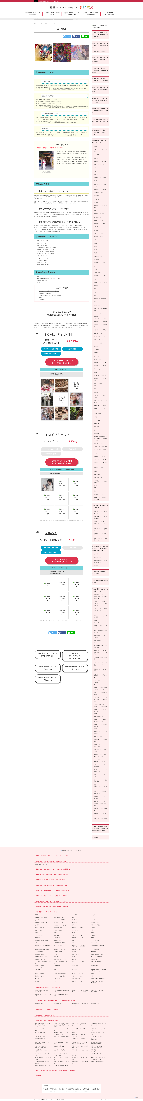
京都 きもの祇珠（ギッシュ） (100, 384)
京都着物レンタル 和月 (99, 223)
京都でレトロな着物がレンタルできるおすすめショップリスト (100, 110)
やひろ (95, 246)
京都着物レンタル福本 (99, 262)
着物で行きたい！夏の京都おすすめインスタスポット (100, 512)
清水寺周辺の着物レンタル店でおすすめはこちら (74, 655)
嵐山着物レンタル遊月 (99, 494)
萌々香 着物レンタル (99, 181)
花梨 (95, 295)
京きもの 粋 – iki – (98, 292)
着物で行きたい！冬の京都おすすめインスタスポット (100, 529)
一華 (95, 240)
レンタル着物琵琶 (98, 339)
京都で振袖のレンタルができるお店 (100, 581)
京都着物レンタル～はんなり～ (100, 206)
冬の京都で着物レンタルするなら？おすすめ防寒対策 (100, 705)
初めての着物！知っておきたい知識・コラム (100, 590)
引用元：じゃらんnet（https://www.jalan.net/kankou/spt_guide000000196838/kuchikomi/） (62, 122)
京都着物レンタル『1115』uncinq (100, 185)
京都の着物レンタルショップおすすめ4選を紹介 (47, 654)
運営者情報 (95, 837)
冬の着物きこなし (98, 565)
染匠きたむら (97, 433)
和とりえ (96, 158)
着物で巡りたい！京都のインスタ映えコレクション (100, 506)
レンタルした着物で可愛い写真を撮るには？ (100, 792)
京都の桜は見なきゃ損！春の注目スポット (100, 517)
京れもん (96, 168)
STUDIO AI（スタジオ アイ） (100, 379)
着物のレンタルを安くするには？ (100, 814)
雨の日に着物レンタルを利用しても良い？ (100, 770)
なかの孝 (96, 174)
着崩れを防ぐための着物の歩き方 (100, 740)
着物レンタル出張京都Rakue (100, 282)
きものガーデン (98, 230)
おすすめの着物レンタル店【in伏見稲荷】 (90, 13)
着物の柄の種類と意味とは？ (100, 641)
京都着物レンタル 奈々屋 (100, 365)
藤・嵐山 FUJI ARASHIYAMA (100, 486)
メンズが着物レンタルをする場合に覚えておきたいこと (100, 682)
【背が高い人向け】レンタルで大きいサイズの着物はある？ (100, 699)
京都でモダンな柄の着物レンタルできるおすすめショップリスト (100, 132)
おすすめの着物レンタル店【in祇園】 (52, 13)
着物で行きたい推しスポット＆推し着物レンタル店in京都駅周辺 (100, 70)
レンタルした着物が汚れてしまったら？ (100, 693)
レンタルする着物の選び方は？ (100, 819)
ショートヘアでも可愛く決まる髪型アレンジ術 (100, 616)
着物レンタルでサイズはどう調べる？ (100, 775)
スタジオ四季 (97, 272)
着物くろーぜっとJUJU (99, 164)
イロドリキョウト (57, 434)
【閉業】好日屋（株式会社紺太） (100, 481)
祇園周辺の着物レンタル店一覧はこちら (47, 668)
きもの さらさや (98, 233)
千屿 (95, 171)
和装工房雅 (96, 426)
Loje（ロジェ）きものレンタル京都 (101, 396)
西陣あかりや (97, 392)
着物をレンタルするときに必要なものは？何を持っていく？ (100, 786)
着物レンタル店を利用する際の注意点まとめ (100, 720)
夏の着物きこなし (98, 557)
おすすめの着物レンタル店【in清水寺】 (32, 13)
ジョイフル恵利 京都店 (100, 449)
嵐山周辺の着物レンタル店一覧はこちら (47, 679)
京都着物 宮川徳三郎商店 (100, 298)
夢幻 (95, 210)
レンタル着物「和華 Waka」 (100, 51)
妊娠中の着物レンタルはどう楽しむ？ (100, 636)
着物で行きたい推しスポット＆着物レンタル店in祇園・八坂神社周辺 (100, 59)
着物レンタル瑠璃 (98, 220)
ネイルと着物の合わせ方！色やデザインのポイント (100, 760)
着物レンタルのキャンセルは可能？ (100, 626)
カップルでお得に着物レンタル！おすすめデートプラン (100, 610)
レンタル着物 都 (98, 333)
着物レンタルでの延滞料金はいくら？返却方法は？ (100, 688)
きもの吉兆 (96, 195)
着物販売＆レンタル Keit (100, 362)
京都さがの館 (97, 474)
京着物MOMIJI (42, 299)
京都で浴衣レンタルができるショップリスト (100, 572)
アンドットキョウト (99, 288)
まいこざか (96, 356)
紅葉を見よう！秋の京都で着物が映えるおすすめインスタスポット (100, 523)
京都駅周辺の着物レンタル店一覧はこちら (74, 668)
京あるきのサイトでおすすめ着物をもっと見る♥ (62, 560)
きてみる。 (96, 266)
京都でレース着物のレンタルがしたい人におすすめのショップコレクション (100, 34)
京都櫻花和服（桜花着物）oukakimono (100, 498)
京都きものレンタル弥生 (100, 405)
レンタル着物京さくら (99, 336)
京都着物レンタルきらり (100, 456)
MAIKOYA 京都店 (98, 343)
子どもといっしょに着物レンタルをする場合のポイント (100, 676)
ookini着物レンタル (98, 192)
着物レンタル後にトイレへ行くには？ (100, 797)
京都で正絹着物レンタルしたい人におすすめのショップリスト (100, 121)
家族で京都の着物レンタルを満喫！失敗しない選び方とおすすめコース (100, 596)
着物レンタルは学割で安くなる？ (100, 670)
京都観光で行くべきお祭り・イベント (100, 534)
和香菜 (40, 297)
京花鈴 (95, 249)
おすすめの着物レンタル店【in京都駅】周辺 (71, 13)
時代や (95, 279)
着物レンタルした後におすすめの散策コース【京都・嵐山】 (100, 726)
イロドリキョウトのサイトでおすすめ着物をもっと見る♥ (62, 462)
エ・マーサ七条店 (98, 313)
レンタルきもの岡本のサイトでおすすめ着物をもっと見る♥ (62, 362)
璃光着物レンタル (98, 346)
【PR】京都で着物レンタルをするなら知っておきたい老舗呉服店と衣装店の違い (100, 828)
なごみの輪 (96, 259)
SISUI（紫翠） (97, 420)
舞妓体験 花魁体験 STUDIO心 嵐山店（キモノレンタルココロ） (100, 438)
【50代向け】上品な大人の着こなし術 (100, 658)
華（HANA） (97, 369)
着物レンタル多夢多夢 (99, 408)
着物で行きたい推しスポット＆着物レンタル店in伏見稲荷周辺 (100, 89)
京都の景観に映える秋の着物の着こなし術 (100, 561)
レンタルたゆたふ (98, 199)
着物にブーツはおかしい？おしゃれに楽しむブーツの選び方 (100, 652)
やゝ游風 (96, 202)
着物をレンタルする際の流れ (100, 809)
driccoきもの (97, 305)
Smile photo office (98, 256)
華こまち (96, 471)
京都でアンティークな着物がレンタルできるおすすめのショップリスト (100, 100)
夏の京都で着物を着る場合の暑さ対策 (100, 780)
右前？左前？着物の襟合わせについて (100, 765)
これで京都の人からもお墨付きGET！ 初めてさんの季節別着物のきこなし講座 (100, 548)
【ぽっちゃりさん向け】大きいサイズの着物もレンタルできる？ (100, 664)
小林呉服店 (96, 226)
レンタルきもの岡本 (59, 334)
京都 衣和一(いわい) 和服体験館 (100, 309)
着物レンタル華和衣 (99, 213)
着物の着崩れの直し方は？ (100, 736)
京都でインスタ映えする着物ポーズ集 (100, 539)
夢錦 (95, 491)
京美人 (95, 243)
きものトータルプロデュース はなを (100, 401)
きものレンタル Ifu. (98, 217)
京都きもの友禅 (98, 423)
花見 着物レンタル (98, 477)
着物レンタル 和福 (98, 467)
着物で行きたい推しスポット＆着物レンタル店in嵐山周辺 (100, 79)
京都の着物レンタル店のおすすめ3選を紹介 (49, 1)
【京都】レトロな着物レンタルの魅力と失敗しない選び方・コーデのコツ (100, 603)
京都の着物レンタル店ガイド (110, 13)
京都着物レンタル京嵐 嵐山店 (100, 325)
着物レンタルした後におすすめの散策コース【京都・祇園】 (100, 711)
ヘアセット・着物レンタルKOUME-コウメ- (100, 412)
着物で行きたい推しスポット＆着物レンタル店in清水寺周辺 (100, 45)
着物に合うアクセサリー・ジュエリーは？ (100, 745)
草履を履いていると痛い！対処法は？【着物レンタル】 (100, 803)
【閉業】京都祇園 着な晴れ (100, 446)
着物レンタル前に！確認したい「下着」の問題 (100, 755)
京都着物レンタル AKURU (100, 275)
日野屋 (95, 146)
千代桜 (95, 253)
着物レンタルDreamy (99, 352)
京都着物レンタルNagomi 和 (100, 321)
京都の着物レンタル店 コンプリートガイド (49, 293)
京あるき (51, 533)
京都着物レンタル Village (100, 161)
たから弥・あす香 (98, 236)
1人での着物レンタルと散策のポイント (100, 631)
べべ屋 (95, 453)
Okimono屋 (96, 349)
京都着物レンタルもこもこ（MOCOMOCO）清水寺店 (51, 295)
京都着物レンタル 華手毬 (100, 330)
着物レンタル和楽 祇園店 (100, 177)
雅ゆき (95, 301)
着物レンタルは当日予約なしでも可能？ (100, 621)
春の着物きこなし (98, 554)
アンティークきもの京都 (100, 459)
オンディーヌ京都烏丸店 (100, 375)
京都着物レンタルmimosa (100, 189)
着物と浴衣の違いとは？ (100, 716)
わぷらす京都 (97, 359)
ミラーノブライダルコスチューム (100, 150)
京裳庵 (95, 372)
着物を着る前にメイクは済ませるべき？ (100, 732)
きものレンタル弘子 (99, 443)
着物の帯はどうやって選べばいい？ (100, 750)
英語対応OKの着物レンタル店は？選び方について (100, 646)
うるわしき (96, 269)
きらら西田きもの (98, 154)
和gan (95, 430)
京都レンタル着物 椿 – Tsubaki (100, 463)
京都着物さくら (98, 285)
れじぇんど (96, 388)
